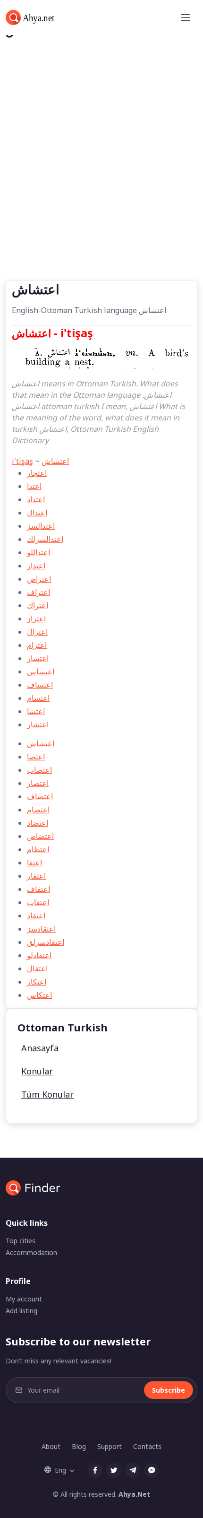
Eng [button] (60, 1470)
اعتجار (37, 473)
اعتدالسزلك (45, 539)
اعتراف (38, 592)
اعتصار (38, 783)
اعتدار (36, 565)
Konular (37, 1071)
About (51, 1446)
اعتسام (38, 698)
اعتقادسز (41, 929)
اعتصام (38, 809)
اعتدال (37, 512)
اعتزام (37, 645)
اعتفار (36, 876)
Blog (79, 1446)
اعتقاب (38, 902)
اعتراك (37, 605)
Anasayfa (40, 1048)
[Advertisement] (101, 174)
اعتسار (38, 658)
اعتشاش (55, 461)
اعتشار (38, 724)
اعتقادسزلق (45, 942)
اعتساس (40, 671)
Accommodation (31, 1252)
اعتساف (40, 685)
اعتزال (37, 632)
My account (24, 1298)
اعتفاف (38, 889)
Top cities (20, 1240)
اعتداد (36, 499)
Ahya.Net (134, 1494)
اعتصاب (39, 770)
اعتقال (37, 968)
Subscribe (168, 1390)
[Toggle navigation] (185, 17)
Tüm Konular (47, 1094)
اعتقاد (36, 915)
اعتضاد (37, 823)
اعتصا (36, 756)
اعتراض (39, 579)
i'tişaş (22, 461)
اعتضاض (40, 836)
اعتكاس (39, 995)
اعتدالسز (41, 526)
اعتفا (34, 862)
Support (109, 1446)
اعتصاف (40, 796)
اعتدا (34, 486)
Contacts (147, 1446)
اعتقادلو (39, 955)
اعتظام (38, 849)
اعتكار (36, 982)
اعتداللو (38, 552)
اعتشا (36, 711)
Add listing (21, 1310)
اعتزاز (36, 618)
